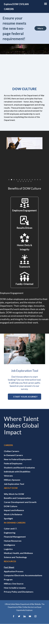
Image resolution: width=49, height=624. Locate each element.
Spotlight (8, 518)
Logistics (8, 549)
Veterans (8, 475)
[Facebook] (14, 616)
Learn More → (40, 28)
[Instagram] (35, 616)
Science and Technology (15, 557)
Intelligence (9, 545)
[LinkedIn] (25, 616)
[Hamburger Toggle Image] (45, 4)
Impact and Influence (14, 510)
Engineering (9, 532)
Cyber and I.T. (10, 528)
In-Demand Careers (13, 455)
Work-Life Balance (13, 514)
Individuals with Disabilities (17, 471)
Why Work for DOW (14, 494)
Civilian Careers (11, 451)
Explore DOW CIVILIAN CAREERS (16, 6)
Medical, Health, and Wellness (18, 553)
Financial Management (15, 536)
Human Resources (12, 541)
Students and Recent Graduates (19, 467)
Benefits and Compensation (17, 498)
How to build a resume (15, 587)
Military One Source (13, 583)
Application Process (13, 571)
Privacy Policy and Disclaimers (18, 591)
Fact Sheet (9, 567)
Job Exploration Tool (14, 484)
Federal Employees (13, 463)
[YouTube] (30, 616)
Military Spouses (12, 480)
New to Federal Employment (17, 459)
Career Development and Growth (20, 502)
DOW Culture (10, 506)
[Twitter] (19, 616)
